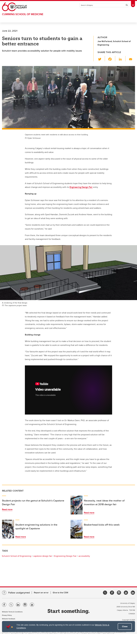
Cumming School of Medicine (22, 14)
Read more (7, 509)
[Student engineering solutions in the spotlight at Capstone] (8, 529)
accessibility (84, 556)
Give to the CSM (60, 592)
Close (125, 626)
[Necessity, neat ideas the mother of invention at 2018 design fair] (77, 505)
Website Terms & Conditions (12, 612)
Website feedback (8, 619)
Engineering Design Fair (81, 187)
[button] (101, 58)
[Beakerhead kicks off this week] (77, 529)
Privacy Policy (7, 615)
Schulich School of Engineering (16, 556)
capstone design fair (42, 556)
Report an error (41, 592)
